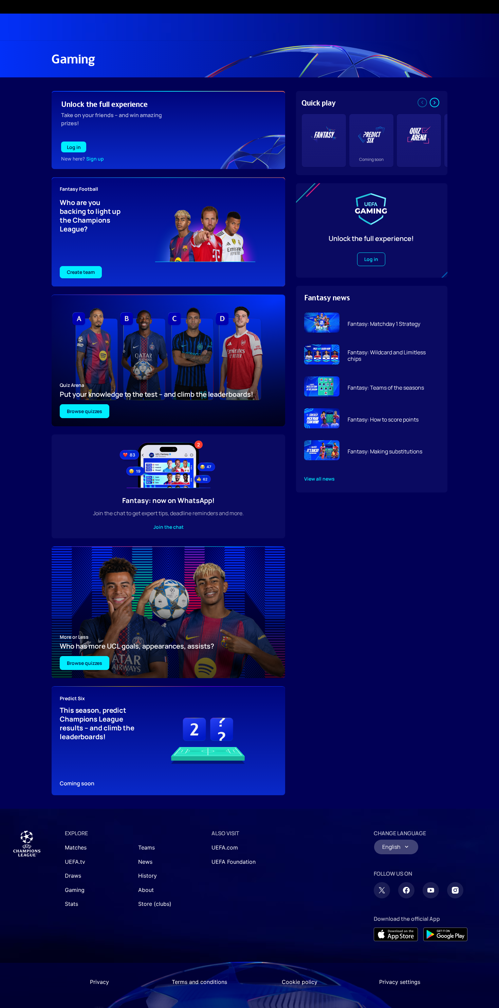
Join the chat (168, 527)
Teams (146, 847)
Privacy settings (399, 981)
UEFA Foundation (233, 861)
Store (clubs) (154, 903)
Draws (73, 875)
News (145, 861)
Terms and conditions (199, 981)
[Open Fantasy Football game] (324, 140)
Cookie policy (299, 981)
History (147, 875)
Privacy (99, 981)
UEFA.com (224, 847)
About (146, 889)
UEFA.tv (75, 861)
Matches (76, 847)
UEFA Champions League (26, 843)
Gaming (75, 889)
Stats (71, 903)
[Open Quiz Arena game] (419, 140)
